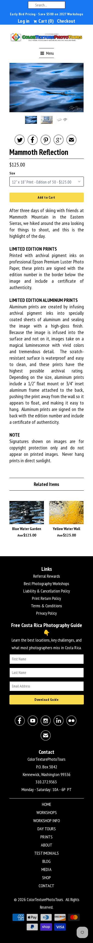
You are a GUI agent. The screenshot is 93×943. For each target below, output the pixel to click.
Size (12, 173)
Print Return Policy (46, 598)
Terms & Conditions (46, 606)
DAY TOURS (46, 829)
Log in (24, 21)
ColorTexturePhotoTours (45, 899)
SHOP (46, 877)
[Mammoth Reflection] (46, 87)
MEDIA (46, 869)
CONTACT (46, 885)
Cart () (45, 21)
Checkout (66, 21)
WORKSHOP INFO (46, 820)
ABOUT (46, 845)
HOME (46, 804)
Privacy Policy (46, 613)
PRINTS (46, 837)
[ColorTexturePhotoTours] (46, 38)
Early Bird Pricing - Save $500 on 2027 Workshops (46, 14)
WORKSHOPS (46, 812)
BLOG (46, 861)
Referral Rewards (46, 576)
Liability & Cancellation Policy (46, 591)
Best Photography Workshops (46, 583)
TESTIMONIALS (46, 853)
